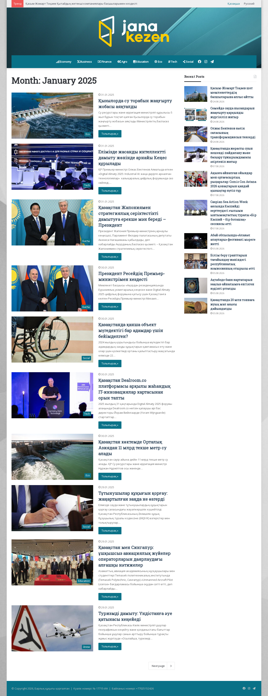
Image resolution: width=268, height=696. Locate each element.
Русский (249, 3)
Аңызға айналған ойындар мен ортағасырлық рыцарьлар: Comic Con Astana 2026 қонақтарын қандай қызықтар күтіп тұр (233, 181)
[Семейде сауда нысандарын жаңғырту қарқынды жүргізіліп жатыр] (195, 114)
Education (142, 61)
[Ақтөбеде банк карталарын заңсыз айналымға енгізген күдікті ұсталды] (195, 285)
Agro (124, 61)
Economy (65, 61)
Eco (159, 61)
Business (86, 61)
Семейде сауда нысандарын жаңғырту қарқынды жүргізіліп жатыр (232, 112)
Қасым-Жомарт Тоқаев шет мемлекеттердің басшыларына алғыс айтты (232, 92)
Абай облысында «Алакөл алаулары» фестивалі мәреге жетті (232, 239)
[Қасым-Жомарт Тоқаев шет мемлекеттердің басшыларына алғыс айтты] (195, 94)
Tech (173, 61)
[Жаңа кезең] (134, 31)
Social (189, 61)
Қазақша (234, 3)
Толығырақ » (110, 134)
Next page (158, 666)
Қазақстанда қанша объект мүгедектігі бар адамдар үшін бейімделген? (130, 330)
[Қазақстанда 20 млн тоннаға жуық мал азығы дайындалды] (195, 306)
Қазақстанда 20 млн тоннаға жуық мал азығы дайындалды (232, 304)
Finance (106, 61)
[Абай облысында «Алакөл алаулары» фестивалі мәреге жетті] (195, 241)
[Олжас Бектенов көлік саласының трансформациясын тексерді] (195, 134)
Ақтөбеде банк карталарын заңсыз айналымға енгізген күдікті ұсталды (232, 284)
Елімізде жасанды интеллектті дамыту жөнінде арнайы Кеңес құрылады (132, 157)
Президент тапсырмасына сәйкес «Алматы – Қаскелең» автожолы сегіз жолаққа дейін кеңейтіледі (91, 3)
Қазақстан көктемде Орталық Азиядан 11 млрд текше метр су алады (132, 447)
